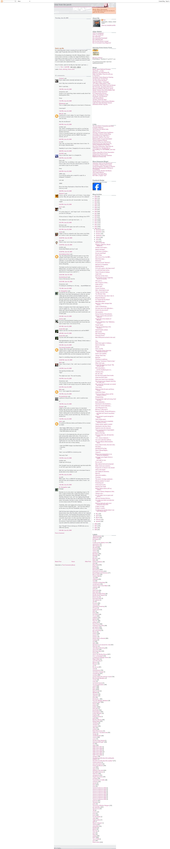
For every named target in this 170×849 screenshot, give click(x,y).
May (97, 514)
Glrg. (96, 341)
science (95, 737)
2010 (95, 226)
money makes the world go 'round (102, 676)
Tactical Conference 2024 (99, 796)
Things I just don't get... (102, 292)
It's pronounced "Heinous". (102, 262)
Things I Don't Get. (100, 355)
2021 (95, 206)
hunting (95, 640)
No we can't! (98, 462)
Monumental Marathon (99, 678)
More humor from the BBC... (103, 257)
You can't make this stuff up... (103, 439)
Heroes (94, 632)
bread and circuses (98, 571)
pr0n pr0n (95, 708)
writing (94, 835)
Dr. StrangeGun (63, 291)
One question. (99, 312)
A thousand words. (100, 484)
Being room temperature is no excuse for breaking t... (103, 454)
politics (95, 707)
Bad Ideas (95, 553)
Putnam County (97, 716)
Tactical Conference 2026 (99, 799)
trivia (94, 813)
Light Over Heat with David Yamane (102, 102)
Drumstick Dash (97, 598)
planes (94, 703)
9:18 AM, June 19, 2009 (65, 316)
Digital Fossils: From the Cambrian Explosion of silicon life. (102, 156)
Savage (95, 734)
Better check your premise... (103, 466)
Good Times (96, 624)
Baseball (95, 555)
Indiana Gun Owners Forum (100, 154)
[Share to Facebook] (78, 67)
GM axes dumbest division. (102, 498)
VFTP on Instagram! (98, 33)
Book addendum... (100, 402)
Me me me (95, 667)
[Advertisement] (73, 32)
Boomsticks (96, 569)
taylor (60, 421)
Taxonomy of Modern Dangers (101, 805)
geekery (95, 622)
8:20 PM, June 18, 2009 (65, 158)
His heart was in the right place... (104, 308)
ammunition (96, 544)
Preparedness (96, 711)
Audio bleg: (98, 255)
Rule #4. (97, 473)
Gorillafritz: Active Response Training (103, 77)
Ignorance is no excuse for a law (101, 644)
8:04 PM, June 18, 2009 (65, 139)
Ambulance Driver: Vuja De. (100, 104)
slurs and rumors (97, 764)
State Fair (95, 773)
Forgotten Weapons (98, 127)
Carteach (61, 78)
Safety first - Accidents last (100, 732)
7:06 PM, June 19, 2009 (65, 404)
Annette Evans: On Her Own (100, 79)
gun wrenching (97, 630)
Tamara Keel (95, 182)
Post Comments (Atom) (68, 565)
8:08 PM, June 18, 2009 (65, 151)
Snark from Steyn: (100, 392)
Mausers (95, 664)
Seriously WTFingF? (98, 742)
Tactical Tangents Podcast (100, 140)
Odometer (95, 694)
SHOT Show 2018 (97, 748)
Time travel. (98, 387)
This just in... (99, 280)
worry (94, 832)
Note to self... (99, 286)
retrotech (95, 724)
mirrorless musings (98, 672)
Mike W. (61, 113)
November (99, 231)
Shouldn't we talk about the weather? (103, 760)
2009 (95, 228)
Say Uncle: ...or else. (98, 71)
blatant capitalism (97, 561)
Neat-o (94, 687)
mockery (95, 675)
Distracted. (98, 260)
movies (95, 680)
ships (94, 745)
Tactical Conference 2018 (99, 788)
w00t (94, 821)
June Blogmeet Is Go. (101, 407)
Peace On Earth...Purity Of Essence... (105, 411)
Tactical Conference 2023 (99, 794)
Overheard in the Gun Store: (103, 426)
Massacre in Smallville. (101, 264)
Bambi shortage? (100, 249)
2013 (95, 221)
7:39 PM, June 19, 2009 (65, 458)
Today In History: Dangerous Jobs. (104, 491)
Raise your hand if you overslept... (104, 379)
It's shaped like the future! (102, 299)
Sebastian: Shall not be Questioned (102, 163)
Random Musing (97, 719)
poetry (94, 705)
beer (94, 557)
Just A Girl (95, 649)
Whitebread (62, 103)
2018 (95, 211)
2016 (95, 215)
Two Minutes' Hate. (100, 294)
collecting (95, 579)
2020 (95, 207)
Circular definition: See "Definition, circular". (105, 322)
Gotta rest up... (99, 284)
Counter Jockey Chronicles (100, 91)
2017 (95, 213)
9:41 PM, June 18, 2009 (65, 222)
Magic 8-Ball (96, 659)
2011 (95, 224)
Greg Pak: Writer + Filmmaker (101, 82)
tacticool (95, 800)
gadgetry (95, 617)
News (94, 689)
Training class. (99, 371)
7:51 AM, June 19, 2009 (65, 288)
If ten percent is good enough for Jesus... (104, 417)
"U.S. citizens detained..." (102, 438)
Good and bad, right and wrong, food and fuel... (105, 399)
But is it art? (96, 574)
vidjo (94, 818)
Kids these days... (100, 259)
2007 (95, 526)
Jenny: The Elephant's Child (100, 95)
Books (94, 568)
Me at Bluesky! (97, 36)
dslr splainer (96, 600)
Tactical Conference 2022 (99, 792)
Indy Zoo (95, 646)
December (99, 230)
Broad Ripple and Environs (100, 573)
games (94, 619)
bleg (94, 563)
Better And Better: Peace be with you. (103, 74)
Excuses (95, 603)
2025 (95, 198)
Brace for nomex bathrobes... (103, 405)
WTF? (94, 837)
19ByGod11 (96, 537)
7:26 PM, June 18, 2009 (65, 89)
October (98, 233)
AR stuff (95, 547)
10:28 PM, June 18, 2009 (65, 238)
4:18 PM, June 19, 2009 (65, 378)
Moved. (97, 347)
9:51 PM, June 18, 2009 (65, 229)
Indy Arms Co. (96, 131)
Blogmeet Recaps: (100, 297)
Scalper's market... (100, 508)
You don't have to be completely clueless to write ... (104, 422)
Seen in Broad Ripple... (101, 450)
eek (93, 601)
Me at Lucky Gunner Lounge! (100, 41)
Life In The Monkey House (100, 654)
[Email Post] (71, 67)
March (98, 517)
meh (94, 668)
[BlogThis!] (75, 67)
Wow (94, 834)
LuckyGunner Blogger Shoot (100, 657)
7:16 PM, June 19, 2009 (65, 419)
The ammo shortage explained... (104, 479)
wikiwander (96, 826)
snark (94, 767)
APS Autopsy (96, 545)
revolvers (95, 726)
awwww (95, 552)
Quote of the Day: (100, 242)
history (94, 633)
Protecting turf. (99, 482)
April (97, 515)
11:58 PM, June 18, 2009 (65, 251)
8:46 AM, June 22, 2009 (65, 530)
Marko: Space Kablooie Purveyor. (102, 69)
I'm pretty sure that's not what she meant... (104, 501)
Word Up (95, 831)
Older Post (88, 561)
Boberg (95, 566)
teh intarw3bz (96, 807)
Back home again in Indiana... (103, 343)
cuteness (95, 587)
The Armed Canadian (65, 347)
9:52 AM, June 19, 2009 (65, 345)
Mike (60, 389)
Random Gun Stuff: (100, 486)
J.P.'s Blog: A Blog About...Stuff (101, 83)
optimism (95, 695)
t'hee (94, 784)
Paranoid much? (100, 335)
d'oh (94, 589)
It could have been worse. (102, 270)
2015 (95, 217)
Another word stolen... (101, 247)
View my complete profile (108, 25)
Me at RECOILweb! (98, 39)
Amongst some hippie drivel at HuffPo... (103, 458)
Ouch (60, 69)
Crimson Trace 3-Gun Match (100, 585)
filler (94, 611)
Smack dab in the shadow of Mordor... (103, 319)
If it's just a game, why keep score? (105, 268)
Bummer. (97, 357)
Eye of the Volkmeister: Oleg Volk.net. (103, 146)
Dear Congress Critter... (101, 282)
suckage (95, 778)
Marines (95, 662)
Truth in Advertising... (101, 306)
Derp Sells (95, 592)
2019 (95, 209)
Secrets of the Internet (99, 740)
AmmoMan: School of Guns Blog (102, 134)
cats (94, 577)
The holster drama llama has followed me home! (103, 351)
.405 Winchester (97, 536)
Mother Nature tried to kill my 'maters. (103, 489)
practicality (96, 710)
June (97, 241)
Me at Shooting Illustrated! (100, 38)
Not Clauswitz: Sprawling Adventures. (103, 87)
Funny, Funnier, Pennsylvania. (103, 314)
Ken (60, 240)
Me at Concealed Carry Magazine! (102, 43)
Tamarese (95, 802)
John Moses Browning (99, 648)
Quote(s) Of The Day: (101, 448)
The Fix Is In (96, 808)
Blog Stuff (95, 565)
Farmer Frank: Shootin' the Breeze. (102, 170)
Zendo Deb (62, 329)
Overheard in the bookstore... (103, 404)
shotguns (95, 756)
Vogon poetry (96, 820)
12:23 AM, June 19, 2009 (65, 281)
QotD (94, 718)
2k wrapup (95, 539)
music (94, 681)
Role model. (98, 331)
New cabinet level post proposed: (104, 464)
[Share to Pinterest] (80, 67)
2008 (95, 524)
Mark (60, 362)
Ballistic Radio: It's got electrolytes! (102, 138)
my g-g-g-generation (98, 684)
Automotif (95, 549)
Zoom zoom (71, 69)
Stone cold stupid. (100, 469)
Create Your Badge (103, 182)
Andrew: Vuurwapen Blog (100, 174)
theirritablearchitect (64, 254)
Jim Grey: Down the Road (100, 80)
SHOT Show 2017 (97, 747)
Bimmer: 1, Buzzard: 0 (101, 409)
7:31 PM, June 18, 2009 (65, 101)
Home (73, 561)
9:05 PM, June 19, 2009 (65, 474)
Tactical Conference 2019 (99, 789)
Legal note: (98, 274)
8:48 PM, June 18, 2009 (65, 191)
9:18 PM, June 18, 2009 (65, 204)
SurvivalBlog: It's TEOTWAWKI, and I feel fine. (104, 150)
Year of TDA (96, 839)
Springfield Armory (98, 772)
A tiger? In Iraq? (99, 506)
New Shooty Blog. (100, 333)
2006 (95, 527)
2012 (95, 222)
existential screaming (98, 606)
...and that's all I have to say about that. (104, 414)
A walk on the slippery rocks (100, 542)
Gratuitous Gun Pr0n (98, 625)
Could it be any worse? (101, 310)
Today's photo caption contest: (103, 424)
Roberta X (61, 193)
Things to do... (99, 493)
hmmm (95, 635)
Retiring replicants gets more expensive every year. (103, 504)
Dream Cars (96, 597)
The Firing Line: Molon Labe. (101, 129)
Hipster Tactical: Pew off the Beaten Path (104, 90)
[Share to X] (76, 67)
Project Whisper (97, 713)
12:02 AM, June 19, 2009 (65, 274)
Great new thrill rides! (101, 377)
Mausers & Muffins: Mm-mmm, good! (103, 88)
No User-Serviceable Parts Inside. (104, 375)
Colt (94, 581)
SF (93, 743)
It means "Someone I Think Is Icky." (105, 361)
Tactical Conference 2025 (99, 797)
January (98, 521)
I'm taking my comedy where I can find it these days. (104, 510)
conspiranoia (96, 584)
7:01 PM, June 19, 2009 (65, 394)
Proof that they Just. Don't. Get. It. (104, 296)
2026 (95, 196)
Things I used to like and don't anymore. (103, 316)
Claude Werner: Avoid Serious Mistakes (103, 101)
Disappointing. (99, 397)
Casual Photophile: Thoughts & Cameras (104, 166)
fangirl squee (96, 609)
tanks (94, 804)
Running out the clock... (102, 275)
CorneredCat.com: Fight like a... (101, 135)
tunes (94, 815)
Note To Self (96, 691)
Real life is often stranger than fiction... (103, 304)
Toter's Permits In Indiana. (102, 272)
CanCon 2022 (96, 576)
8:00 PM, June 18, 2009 (65, 124)
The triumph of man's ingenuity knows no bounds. (104, 278)
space (94, 768)
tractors (95, 812)
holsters (95, 636)
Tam (104, 20)
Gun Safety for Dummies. (102, 471)
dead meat (95, 590)
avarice (95, 550)
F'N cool (95, 608)
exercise (95, 604)
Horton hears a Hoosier (99, 638)
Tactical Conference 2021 (99, 791)
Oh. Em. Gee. (99, 373)
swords (95, 783)
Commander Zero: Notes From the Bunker (104, 85)
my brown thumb (97, 683)
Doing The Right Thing (99, 593)
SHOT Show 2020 (97, 751)
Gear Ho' (95, 620)
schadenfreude (97, 735)
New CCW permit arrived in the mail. (105, 337)
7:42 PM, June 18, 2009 (65, 111)
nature (94, 686)
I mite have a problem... (101, 251)
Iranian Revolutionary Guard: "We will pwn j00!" (104, 365)
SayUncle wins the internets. (103, 428)
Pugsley (95, 715)
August (98, 237)
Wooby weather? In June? (102, 481)
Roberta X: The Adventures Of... (101, 72)
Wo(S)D (95, 828)
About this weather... (101, 475)
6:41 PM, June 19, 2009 (65, 387)
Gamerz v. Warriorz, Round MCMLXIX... (102, 245)
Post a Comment (59, 533)
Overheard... (96, 699)
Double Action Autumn (99, 595)
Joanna (61, 319)
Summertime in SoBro (99, 780)
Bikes (94, 560)
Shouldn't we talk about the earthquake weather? (103, 758)
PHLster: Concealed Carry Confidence (103, 132)
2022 (95, 204)
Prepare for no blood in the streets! (105, 467)
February (98, 519)
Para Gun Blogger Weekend (100, 700)
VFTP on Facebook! (98, 35)
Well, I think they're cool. (102, 290)
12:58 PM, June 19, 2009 (65, 360)
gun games (96, 627)
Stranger (61, 406)
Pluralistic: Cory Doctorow (100, 96)
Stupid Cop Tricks (97, 776)
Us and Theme (96, 816)
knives (94, 652)
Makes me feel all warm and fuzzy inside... (104, 389)
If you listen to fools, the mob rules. (105, 444)
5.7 (93, 541)
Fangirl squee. (99, 325)
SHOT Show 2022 (97, 755)
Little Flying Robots (98, 98)
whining (65, 69)
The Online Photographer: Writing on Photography (103, 168)
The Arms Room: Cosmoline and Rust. (103, 126)
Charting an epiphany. (101, 359)
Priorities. (98, 477)
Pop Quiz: (98, 446)
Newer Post (58, 561)
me (93, 665)
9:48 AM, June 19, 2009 (65, 333)
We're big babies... (100, 368)
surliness (95, 781)
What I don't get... (100, 363)
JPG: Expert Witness (98, 172)
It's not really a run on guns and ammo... (104, 496)
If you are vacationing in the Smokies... (103, 327)
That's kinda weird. (100, 419)
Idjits (94, 643)
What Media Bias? (100, 301)
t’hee (94, 786)
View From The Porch (62, 5)
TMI (94, 810)
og (59, 142)
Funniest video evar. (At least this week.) (104, 435)
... (96, 339)
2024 (95, 200)
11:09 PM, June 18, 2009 (65, 244)
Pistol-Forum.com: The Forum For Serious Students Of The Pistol (102, 144)
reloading (95, 723)
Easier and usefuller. (101, 353)
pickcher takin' (97, 702)
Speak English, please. (101, 330)
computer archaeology (99, 582)
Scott (60, 232)
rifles (94, 727)
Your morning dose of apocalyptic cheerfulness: (104, 430)
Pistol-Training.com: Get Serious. (102, 142)
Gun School (96, 628)
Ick (93, 641)
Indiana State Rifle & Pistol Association (103, 152)
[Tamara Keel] (97, 190)
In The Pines (96, 75)
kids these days (97, 651)
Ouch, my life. (99, 348)
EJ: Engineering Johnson (100, 93)
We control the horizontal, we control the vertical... (105, 385)
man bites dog (96, 660)
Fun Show (95, 614)
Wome (94, 829)
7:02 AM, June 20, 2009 (65, 484)
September (99, 235)
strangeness (96, 775)
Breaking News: (99, 266)
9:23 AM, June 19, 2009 (65, 326)
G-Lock (95, 616)
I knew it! (97, 452)
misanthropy (96, 673)
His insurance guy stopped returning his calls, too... (105, 382)
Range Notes (96, 721)
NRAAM (95, 692)
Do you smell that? (100, 253)
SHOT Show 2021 (97, 753)
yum (94, 840)
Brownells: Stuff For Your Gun (101, 137)
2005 (95, 529)
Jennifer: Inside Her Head (99, 99)
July (97, 239)
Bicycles (95, 558)
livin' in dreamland (98, 656)
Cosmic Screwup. (100, 288)
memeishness (96, 670)
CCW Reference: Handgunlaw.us (101, 148)
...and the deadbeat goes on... (103, 369)
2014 (95, 219)
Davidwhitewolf (63, 277)
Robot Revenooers (98, 731)
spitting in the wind (98, 770)
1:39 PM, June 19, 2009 (65, 368)
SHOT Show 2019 (97, 750)
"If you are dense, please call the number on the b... (104, 394)
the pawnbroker (63, 396)
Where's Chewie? (97, 823)
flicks (94, 612)
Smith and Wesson (98, 765)
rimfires (95, 729)
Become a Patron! (97, 57)
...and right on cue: (100, 460)
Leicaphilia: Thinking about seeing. (102, 164)
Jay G (60, 207)
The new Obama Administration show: (104, 442)
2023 (95, 202)
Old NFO (61, 153)
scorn (94, 739)
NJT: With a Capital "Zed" (99, 175)
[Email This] (73, 67)
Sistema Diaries (97, 762)
